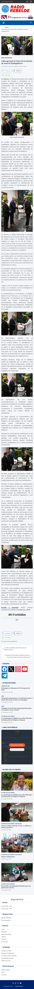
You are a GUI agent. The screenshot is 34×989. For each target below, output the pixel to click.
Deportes (4, 932)
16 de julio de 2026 (6, 859)
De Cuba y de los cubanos (8, 716)
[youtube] (25, 669)
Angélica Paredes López (20, 66)
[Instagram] (18, 669)
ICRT (2, 972)
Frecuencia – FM (6, 908)
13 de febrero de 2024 (7, 66)
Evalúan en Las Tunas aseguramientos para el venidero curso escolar (16, 709)
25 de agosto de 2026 (7, 692)
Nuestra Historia (6, 918)
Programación (5, 920)
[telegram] (4, 675)
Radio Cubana (5, 970)
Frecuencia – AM (6, 906)
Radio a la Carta (6, 960)
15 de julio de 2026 (6, 890)
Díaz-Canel (7, 641)
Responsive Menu (27, 1)
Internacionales (6, 934)
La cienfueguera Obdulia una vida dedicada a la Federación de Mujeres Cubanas (16, 719)
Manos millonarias (8, 857)
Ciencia (3, 939)
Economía (4, 941)
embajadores (13, 641)
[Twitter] (11, 669)
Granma (3, 975)
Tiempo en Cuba (5, 686)
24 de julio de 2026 (6, 829)
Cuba (2, 58)
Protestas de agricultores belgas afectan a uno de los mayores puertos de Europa (17, 656)
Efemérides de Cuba (7, 958)
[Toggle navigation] (3, 22)
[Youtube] (20, 983)
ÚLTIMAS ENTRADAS (9, 683)
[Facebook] (4, 669)
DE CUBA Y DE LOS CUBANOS (12, 769)
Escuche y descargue (9, 607)
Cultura (3, 937)
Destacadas (8, 58)
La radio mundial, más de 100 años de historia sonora (15, 648)
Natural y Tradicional (7, 953)
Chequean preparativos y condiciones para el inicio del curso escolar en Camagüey (17, 699)
